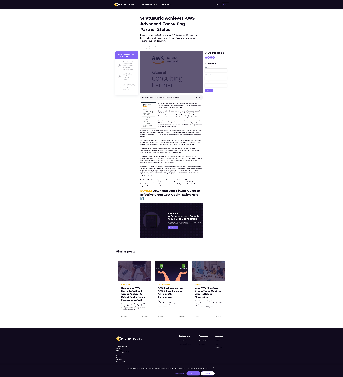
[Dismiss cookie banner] (213, 367)
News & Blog (202, 344)
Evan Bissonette (151, 47)
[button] (143, 97)
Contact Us (218, 347)
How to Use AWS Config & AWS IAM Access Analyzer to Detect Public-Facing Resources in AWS (133, 294)
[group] (171, 97)
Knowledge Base (203, 341)
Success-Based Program (185, 344)
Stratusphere (182, 341)
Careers (217, 344)
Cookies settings (179, 373)
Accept (193, 373)
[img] (196, 97)
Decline (207, 373)
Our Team (218, 341)
